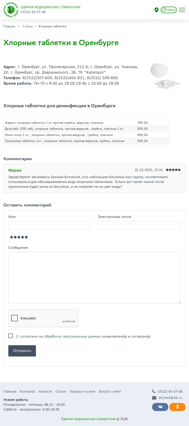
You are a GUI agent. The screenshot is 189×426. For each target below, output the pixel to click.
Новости (45, 391)
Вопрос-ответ (110, 391)
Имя (12, 216)
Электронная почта (114, 216)
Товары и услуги (82, 391)
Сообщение (18, 247)
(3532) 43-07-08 (170, 391)
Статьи (28, 26)
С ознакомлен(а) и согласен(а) (83, 336)
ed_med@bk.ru (170, 398)
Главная (9, 26)
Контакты (27, 391)
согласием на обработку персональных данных (60, 336)
